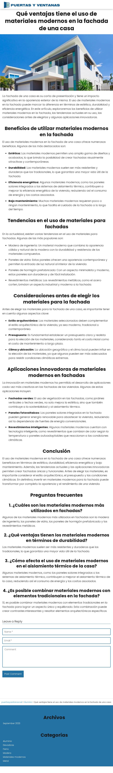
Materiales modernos (14, 757)
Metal (6, 760)
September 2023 (11, 723)
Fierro (6, 749)
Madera (7, 753)
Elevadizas (8, 745)
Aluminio (7, 741)
